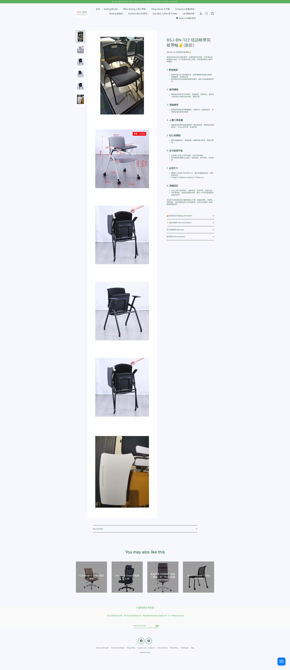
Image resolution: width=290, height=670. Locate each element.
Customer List (142, 648)
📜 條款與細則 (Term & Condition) (179, 223)
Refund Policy (174, 648)
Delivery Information (102, 648)
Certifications (185, 648)
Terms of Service (162, 648)
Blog (192, 648)
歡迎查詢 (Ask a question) (176, 237)
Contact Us (151, 648)
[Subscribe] (157, 626)
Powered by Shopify (145, 652)
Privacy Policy (131, 648)
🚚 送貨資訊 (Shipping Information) (179, 216)
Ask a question (98, 529)
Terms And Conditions (118, 648)
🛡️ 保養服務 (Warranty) (175, 230)
